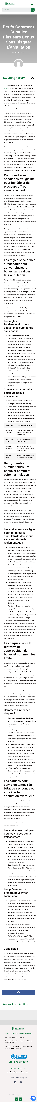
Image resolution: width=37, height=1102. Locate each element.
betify (5, 88)
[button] (32, 4)
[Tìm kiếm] (33, 10)
